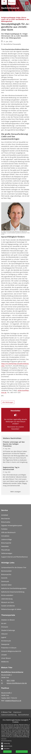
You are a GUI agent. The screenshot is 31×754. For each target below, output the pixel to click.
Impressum (3, 738)
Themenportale (8, 615)
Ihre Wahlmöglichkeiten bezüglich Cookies (15, 721)
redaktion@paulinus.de (13, 701)
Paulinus (5, 688)
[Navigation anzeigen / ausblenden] (27, 3)
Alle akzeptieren (22, 751)
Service (4, 510)
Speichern (7, 751)
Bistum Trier (6, 667)
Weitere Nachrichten (12, 438)
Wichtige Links (7, 563)
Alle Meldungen (7, 402)
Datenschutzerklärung (23, 736)
